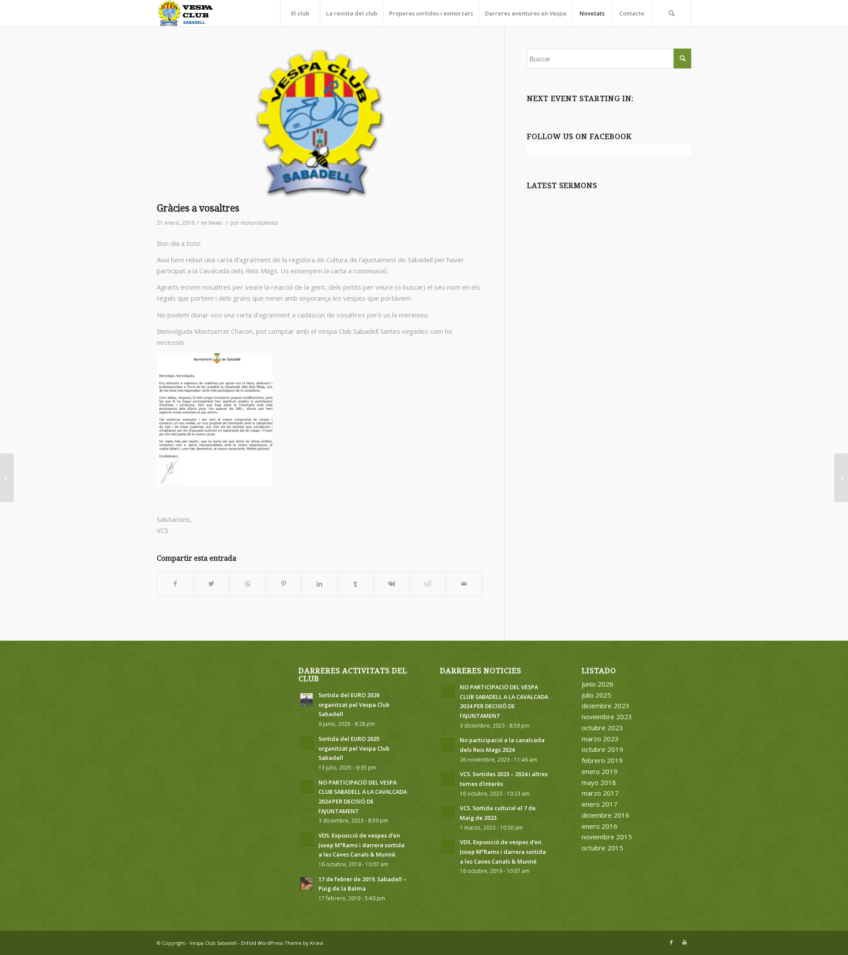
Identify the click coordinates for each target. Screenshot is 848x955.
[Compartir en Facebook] (175, 584)
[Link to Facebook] (671, 942)
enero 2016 (599, 826)
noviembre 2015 (607, 836)
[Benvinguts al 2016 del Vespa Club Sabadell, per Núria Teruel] (7, 477)
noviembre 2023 (607, 716)
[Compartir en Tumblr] (356, 584)
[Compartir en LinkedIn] (319, 584)
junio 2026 (597, 683)
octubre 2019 (602, 749)
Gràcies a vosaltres (198, 208)
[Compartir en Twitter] (212, 584)
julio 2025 (596, 695)
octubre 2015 (602, 847)
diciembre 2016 (605, 815)
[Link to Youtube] (684, 942)
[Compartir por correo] (464, 584)
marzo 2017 (600, 793)
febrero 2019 (602, 760)
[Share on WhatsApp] (247, 584)
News (215, 222)
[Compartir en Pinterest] (284, 584)
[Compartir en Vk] (392, 584)
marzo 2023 (600, 738)
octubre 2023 (602, 727)
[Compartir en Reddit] (428, 584)
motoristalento (259, 222)
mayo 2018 (599, 782)
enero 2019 (599, 771)
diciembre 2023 (605, 705)
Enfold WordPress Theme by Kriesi (282, 943)
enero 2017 (599, 804)
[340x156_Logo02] (319, 123)
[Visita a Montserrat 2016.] (841, 477)
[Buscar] (671, 13)
